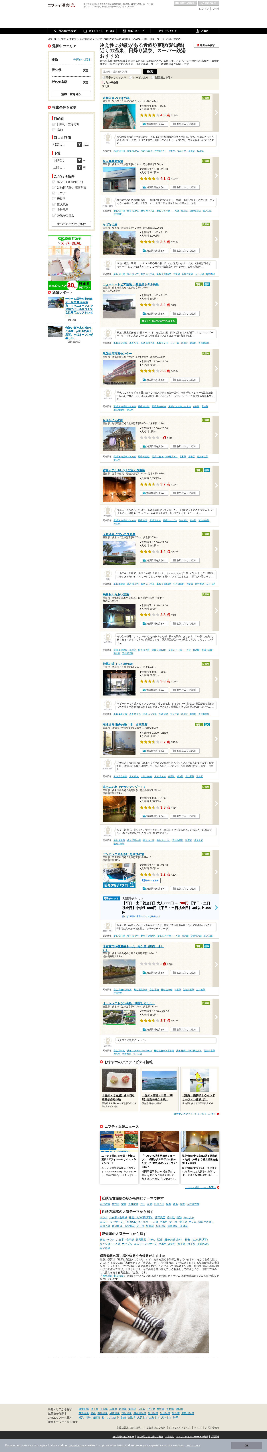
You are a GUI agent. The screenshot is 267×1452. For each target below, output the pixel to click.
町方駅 (180, 776)
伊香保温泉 (140, 1413)
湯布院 (176, 1413)
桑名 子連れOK (164, 274)
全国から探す (82, 59)
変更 (85, 70)
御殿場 (131, 1417)
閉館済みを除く (164, 77)
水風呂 (163, 1221)
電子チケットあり (116, 77)
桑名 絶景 (163, 714)
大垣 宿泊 (134, 776)
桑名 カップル (147, 211)
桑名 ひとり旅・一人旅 (168, 211)
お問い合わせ (212, 1427)
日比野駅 (189, 776)
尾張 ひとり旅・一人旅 (179, 406)
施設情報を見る (154, 124)
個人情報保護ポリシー (123, 1436)
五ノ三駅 (207, 211)
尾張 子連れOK (159, 406)
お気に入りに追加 (186, 124)
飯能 (123, 1417)
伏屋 (149, 1204)
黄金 (175, 1204)
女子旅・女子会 (178, 1221)
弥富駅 (184, 211)
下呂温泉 (127, 1413)
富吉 (123, 1204)
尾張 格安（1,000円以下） (154, 150)
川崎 (88, 1417)
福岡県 (179, 1409)
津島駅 (199, 776)
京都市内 (154, 1417)
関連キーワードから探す (63, 1421)
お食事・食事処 (118, 1217)
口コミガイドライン (180, 1427)
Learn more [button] (193, 1445)
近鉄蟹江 (133, 1204)
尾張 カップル (170, 520)
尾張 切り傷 (119, 150)
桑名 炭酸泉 (119, 840)
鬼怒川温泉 (187, 1413)
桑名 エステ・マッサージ (139, 1050)
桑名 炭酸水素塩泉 (123, 989)
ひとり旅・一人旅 (148, 1221)
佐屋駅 (200, 150)
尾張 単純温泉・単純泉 (125, 406)
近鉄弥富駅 (195, 211)
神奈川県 (84, 1409)
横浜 (81, 1417)
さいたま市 (112, 1417)
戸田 (142, 1204)
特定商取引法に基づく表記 (150, 1436)
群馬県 (123, 1409)
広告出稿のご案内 (156, 1427)
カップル (188, 1217)
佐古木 (116, 1204)
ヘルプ (197, 1427)
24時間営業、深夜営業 (71, 187)
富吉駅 (191, 150)
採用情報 (215, 1436)
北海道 (151, 1409)
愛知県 (170, 1409)
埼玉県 (94, 1409)
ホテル (193, 1221)
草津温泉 (84, 1413)
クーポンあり (140, 77)
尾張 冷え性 (133, 150)
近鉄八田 (159, 1204)
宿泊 (179, 1217)
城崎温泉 (115, 1413)
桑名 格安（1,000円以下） (189, 1050)
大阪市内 (142, 1417)
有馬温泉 (103, 1413)
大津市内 (166, 1417)
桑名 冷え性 (133, 211)
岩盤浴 (150, 1226)
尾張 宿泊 (142, 520)
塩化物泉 (160, 1226)
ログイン (204, 8)
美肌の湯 (105, 1226)
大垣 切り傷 (146, 776)
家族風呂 (63, 209)
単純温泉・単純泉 (177, 1226)
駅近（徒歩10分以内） (170, 1239)
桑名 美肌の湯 (147, 343)
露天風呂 (160, 1217)
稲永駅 (117, 653)
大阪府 (141, 1409)
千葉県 (104, 1409)
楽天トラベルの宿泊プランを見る (158, 321)
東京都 (132, 1409)
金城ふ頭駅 (207, 650)
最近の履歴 (208, 3)
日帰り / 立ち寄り (68, 124)
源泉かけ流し (206, 1221)
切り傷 (140, 1226)
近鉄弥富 (105, 1204)
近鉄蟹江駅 (119, 409)
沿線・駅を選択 (71, 94)
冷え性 (171, 1217)
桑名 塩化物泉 (120, 343)
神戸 (175, 1417)
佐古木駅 (181, 150)
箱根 (93, 1413)
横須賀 (96, 1417)
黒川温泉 (165, 1413)
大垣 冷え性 (160, 776)
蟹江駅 (130, 409)
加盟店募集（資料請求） (130, 1427)
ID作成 (215, 8)
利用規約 (169, 1436)
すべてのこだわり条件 (71, 223)
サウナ (104, 1217)
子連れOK (130, 1221)
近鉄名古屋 (193, 1204)
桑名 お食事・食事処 (164, 1050)
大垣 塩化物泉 (120, 776)
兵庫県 (113, 1409)
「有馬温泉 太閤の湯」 (113, 1275)
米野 (182, 1204)
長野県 (160, 1409)
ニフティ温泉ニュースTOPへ (200, 1187)
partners (73, 1445)
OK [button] (246, 1445)
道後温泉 (153, 1413)
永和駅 (172, 150)
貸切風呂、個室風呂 (123, 1226)
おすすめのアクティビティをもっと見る (195, 1114)
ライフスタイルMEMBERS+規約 (192, 1436)
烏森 (168, 1204)
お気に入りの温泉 (185, 3)
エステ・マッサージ (111, 1221)
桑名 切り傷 (119, 211)
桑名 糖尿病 (119, 584)
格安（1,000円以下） (141, 1217)
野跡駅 (196, 650)
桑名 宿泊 (134, 343)
